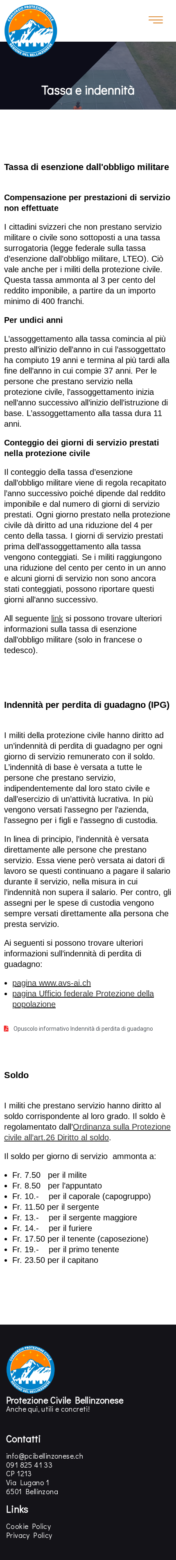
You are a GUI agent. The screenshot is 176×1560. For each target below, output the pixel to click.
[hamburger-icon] (156, 21)
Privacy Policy (29, 1535)
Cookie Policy (28, 1526)
